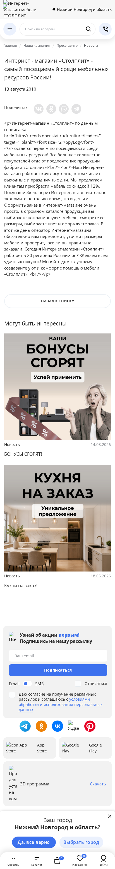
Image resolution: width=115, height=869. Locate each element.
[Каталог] (9, 29)
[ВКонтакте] (39, 109)
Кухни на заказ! (20, 585)
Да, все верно (34, 842)
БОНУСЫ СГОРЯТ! (23, 454)
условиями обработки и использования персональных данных (60, 704)
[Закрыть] (109, 816)
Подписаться (58, 670)
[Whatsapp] (64, 109)
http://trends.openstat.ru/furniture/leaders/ (58, 135)
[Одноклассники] (51, 109)
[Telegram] (76, 109)
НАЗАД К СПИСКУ (57, 300)
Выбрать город (81, 842)
